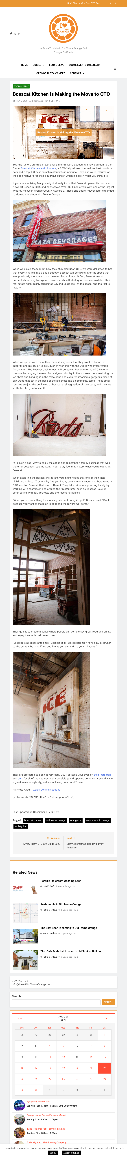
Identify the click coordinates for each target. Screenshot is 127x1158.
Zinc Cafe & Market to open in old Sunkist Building (71, 951)
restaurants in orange (97, 820)
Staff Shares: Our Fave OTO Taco (84, 3)
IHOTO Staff (21, 100)
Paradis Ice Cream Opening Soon (60, 880)
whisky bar (21, 826)
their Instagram (103, 774)
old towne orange (55, 820)
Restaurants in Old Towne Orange (60, 904)
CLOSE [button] (53, 1153)
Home (24, 64)
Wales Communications (46, 789)
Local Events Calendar (84, 64)
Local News (56, 64)
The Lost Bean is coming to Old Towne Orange (68, 927)
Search (16, 996)
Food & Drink (21, 86)
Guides (37, 64)
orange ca (75, 820)
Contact (75, 73)
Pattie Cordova (50, 909)
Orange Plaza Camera (50, 73)
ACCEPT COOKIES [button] (71, 1153)
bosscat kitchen (33, 820)
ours (20, 778)
